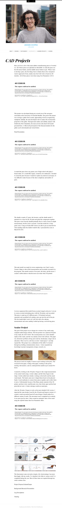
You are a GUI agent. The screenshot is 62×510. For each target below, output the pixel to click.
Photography (24, 51)
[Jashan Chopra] (31, 24)
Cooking (50, 51)
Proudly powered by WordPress (25, 506)
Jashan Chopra (31, 45)
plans (50, 171)
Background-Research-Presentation (24, 488)
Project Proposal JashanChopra (23, 484)
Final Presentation (19, 132)
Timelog (16, 496)
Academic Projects (41, 51)
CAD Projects (32, 51)
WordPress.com (40, 506)
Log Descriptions (19, 492)
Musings (17, 51)
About (11, 51)
